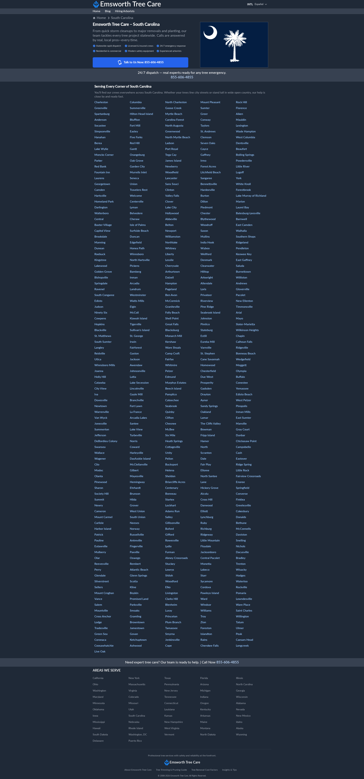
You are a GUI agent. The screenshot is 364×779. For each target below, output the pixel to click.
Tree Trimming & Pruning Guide (171, 770)
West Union (137, 511)
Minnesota (99, 703)
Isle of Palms (138, 225)
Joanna (98, 371)
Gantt (133, 149)
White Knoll (243, 184)
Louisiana (169, 709)
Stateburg (206, 330)
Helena (169, 470)
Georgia (240, 690)
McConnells (243, 528)
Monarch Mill (173, 336)
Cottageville (172, 447)
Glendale (100, 575)
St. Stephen (207, 353)
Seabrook (171, 406)
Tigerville (135, 324)
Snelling (241, 540)
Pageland (171, 289)
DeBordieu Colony (105, 441)
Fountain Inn (102, 172)
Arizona (204, 684)
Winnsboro (137, 254)
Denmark (206, 260)
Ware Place (243, 604)
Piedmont (206, 207)
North (204, 447)
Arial (239, 312)
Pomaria (241, 593)
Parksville (136, 604)
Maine (203, 722)
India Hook (207, 242)
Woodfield (171, 172)
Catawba (99, 382)
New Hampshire (173, 722)
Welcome (136, 195)
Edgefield (136, 242)
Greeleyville (243, 505)
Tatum (240, 622)
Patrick (98, 534)
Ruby (203, 523)
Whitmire (171, 365)
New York (134, 678)
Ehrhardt (135, 488)
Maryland (98, 697)
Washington (99, 690)
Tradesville (101, 628)
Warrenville (101, 412)
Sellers (98, 587)
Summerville (137, 108)
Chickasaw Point (246, 441)
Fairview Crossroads (248, 476)
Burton (204, 195)
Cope (168, 645)
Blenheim (171, 604)
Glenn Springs (138, 575)
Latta (133, 377)
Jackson (135, 359)
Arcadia (134, 283)
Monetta (205, 564)
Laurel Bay (242, 207)
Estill (203, 336)
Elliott (204, 511)
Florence (241, 108)
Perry (97, 569)
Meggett (241, 365)
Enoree (240, 482)
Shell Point (172, 318)
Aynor (204, 400)
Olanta (98, 476)
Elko (167, 587)
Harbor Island (102, 528)
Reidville (99, 353)
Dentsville (242, 143)
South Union (137, 517)
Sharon (98, 488)
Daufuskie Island (140, 458)
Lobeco (204, 569)
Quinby (169, 412)
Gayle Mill (136, 394)
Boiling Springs (245, 154)
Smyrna (170, 634)
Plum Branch (173, 622)
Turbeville (136, 435)
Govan (134, 634)
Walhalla (241, 230)
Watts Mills (137, 301)
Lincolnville (137, 388)
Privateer (206, 295)
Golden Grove (103, 271)
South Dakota (100, 734)
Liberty (169, 254)
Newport (170, 230)
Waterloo (242, 581)
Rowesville (172, 540)
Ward (203, 599)
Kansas (168, 716)
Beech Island (173, 388)
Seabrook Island (210, 312)
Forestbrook (243, 190)
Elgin (133, 306)
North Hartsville (140, 260)
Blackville (100, 330)
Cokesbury (242, 511)
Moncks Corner (104, 154)
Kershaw (170, 341)
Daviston (241, 534)
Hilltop (204, 271)
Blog (107, 11)
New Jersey (171, 690)
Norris (133, 441)
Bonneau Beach (246, 353)
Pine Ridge (207, 306)
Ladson (169, 143)
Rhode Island (136, 728)
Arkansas (205, 716)
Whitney (170, 248)
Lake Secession (139, 382)
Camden (99, 190)
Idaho (239, 722)
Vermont (169, 734)
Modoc (98, 470)
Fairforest (136, 347)
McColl (134, 312)
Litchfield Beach (210, 172)
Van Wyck (100, 417)
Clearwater (207, 266)
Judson (98, 306)
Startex (169, 499)
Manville (241, 423)
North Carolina (244, 684)
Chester (205, 213)
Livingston (171, 593)
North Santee (208, 476)
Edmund (170, 377)
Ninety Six (100, 312)
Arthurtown (172, 271)
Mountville (101, 610)
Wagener (100, 458)
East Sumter (243, 417)
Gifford (169, 534)
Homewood (207, 365)
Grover (134, 505)
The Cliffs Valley (210, 423)
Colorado (134, 697)
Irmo (203, 160)
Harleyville (136, 452)
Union (133, 184)
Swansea (100, 447)
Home (96, 11)
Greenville (100, 108)
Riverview (206, 301)
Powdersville (244, 160)
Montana (205, 728)
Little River (243, 166)
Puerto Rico (135, 741)
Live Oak (99, 651)
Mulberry (100, 552)
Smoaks (134, 610)
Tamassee (171, 628)
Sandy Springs (209, 406)
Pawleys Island (209, 593)
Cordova (205, 587)
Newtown (100, 406)
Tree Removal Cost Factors (204, 770)
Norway (135, 528)
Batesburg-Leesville (248, 213)
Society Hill (101, 493)
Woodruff (206, 225)
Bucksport (171, 464)
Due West (206, 377)
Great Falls (172, 324)
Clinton (169, 190)
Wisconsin (242, 697)
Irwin (133, 341)
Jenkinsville (172, 639)
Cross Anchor (102, 616)
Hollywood (172, 213)
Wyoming (241, 734)
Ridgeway (206, 534)
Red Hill (135, 143)
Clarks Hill (171, 599)
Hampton (171, 283)
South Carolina (137, 716)
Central (99, 219)
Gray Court (243, 429)
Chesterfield (208, 371)
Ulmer (240, 628)
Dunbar (240, 435)
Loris (203, 289)
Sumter (205, 108)
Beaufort (241, 149)
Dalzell (169, 277)
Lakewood (100, 266)
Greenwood (172, 131)
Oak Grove (136, 160)
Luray (168, 610)
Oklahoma (98, 709)
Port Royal (171, 149)
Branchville (137, 400)
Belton (169, 225)
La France (136, 412)
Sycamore (206, 581)
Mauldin (241, 119)
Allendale (206, 283)
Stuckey (170, 564)
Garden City (137, 166)
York (238, 178)
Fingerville (136, 546)
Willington (242, 616)
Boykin (134, 593)
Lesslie (169, 260)
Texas (167, 678)
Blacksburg (172, 330)
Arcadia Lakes (138, 417)
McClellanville (139, 464)
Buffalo (240, 377)
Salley (169, 517)
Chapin (240, 336)
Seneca (134, 178)
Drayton (205, 394)
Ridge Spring (244, 464)
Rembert (135, 564)
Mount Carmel (103, 517)
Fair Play (205, 464)
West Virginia (171, 728)
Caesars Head (244, 639)
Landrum (135, 289)
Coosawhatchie (104, 645)
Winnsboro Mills (104, 365)
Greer (204, 114)
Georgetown (102, 184)
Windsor (205, 604)
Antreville (136, 540)
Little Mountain (210, 540)
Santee (134, 423)
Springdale (100, 283)
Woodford (171, 581)
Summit (99, 499)
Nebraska (134, 722)
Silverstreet (101, 581)
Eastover (241, 458)
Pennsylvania (171, 684)
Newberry (171, 166)
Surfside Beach (139, 230)
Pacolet (240, 295)
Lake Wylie (101, 149)
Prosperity (206, 382)
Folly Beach (172, 312)
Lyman (134, 207)
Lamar (204, 417)
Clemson (205, 137)
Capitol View (102, 230)
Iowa (95, 716)
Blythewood (208, 219)
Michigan (205, 690)
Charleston (101, 102)
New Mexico (243, 716)
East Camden (244, 225)
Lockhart (170, 505)
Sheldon (170, 476)
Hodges (240, 575)
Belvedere (136, 213)
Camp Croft (172, 353)
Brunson (135, 493)
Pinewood (100, 482)
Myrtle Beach (173, 114)
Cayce (204, 149)
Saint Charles (244, 610)
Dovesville (100, 400)
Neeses (134, 523)
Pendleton (242, 248)
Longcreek (242, 645)
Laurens (99, 178)
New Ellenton (244, 301)
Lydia (168, 546)
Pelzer (169, 371)
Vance (98, 599)
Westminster (138, 295)
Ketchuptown (138, 639)
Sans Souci (172, 184)
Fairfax (169, 359)
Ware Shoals (173, 347)
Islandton (206, 634)
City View (100, 388)
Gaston (134, 353)
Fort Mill (135, 125)
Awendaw (136, 365)
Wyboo (205, 248)
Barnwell (241, 219)
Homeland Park (104, 201)
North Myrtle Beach (177, 137)
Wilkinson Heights (247, 330)
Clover (169, 201)
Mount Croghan (104, 593)
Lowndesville (244, 599)
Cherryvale (172, 266)
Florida (204, 678)
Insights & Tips (229, 770)
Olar (97, 558)
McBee (169, 429)
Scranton (206, 452)
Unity (168, 452)
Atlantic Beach (139, 569)
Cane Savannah (210, 359)
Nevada (240, 709)
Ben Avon (171, 295)
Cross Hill (206, 499)
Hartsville (100, 195)
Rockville (241, 587)
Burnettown (243, 271)
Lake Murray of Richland (251, 195)
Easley (134, 131)
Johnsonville (137, 371)
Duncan (134, 236)
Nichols (240, 546)
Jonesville (100, 423)
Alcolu (204, 493)
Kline (133, 587)
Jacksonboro (208, 552)
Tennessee (170, 697)
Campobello (243, 447)
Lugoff (240, 172)
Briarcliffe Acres (175, 482)
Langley (99, 347)
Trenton (241, 564)
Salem (98, 604)
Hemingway (137, 482)
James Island (173, 160)
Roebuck (99, 254)
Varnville (205, 347)
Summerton (101, 429)
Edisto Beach (244, 394)
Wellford (205, 254)
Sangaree (206, 178)
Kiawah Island (138, 318)
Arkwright (206, 277)
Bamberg (135, 271)
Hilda (133, 499)
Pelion (169, 458)
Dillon (204, 201)
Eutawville (100, 546)
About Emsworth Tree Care (137, 770)
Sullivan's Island (139, 330)
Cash (239, 452)
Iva (96, 394)
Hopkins (99, 324)
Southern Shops (246, 236)
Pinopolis (241, 406)
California (98, 678)
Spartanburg (101, 114)
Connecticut (171, 703)
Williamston (172, 236)
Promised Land (139, 599)
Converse (242, 493)
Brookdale (100, 236)
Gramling (135, 616)
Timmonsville (244, 306)
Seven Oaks (207, 143)
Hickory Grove (209, 488)
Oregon (204, 703)
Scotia (134, 581)
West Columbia (245, 137)
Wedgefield (243, 359)
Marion (240, 201)
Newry (98, 505)
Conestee (242, 382)
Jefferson (100, 435)
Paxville (134, 552)
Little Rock (242, 470)
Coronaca (100, 639)
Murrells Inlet (138, 172)
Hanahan (100, 137)
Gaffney (205, 154)
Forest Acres (208, 166)
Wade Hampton (246, 131)
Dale (203, 458)
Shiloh (169, 575)
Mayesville (136, 476)
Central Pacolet (210, 558)
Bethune (241, 523)
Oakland (205, 412)
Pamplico (171, 394)
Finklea (240, 499)
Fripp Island (207, 435)
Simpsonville (102, 131)
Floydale (205, 546)
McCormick (172, 301)
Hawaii (96, 728)
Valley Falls (172, 195)
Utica (97, 359)
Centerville (136, 201)
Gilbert (134, 470)
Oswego (135, 558)
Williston (241, 277)
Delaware (98, 741)
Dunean (99, 248)
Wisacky (241, 569)
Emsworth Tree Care (179, 776)
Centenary (171, 488)
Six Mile (170, 435)
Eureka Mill (207, 341)
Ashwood (136, 645)
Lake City (171, 207)
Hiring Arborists (125, 11)
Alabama (241, 703)
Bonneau (170, 493)
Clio (96, 464)
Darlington (100, 207)
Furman (170, 552)
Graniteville (172, 306)
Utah (131, 709)
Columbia (136, 102)
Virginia (133, 690)
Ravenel (99, 289)
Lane (203, 482)
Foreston (205, 628)
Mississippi (99, 722)
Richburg (206, 528)
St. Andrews (208, 131)
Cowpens (100, 318)
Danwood (206, 505)
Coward (134, 447)
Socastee (100, 125)
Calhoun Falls (244, 341)
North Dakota (208, 734)
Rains (203, 639)
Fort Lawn (136, 406)
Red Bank (100, 166)
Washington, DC (138, 734)
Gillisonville (172, 523)
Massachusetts (137, 684)
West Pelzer (243, 400)
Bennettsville (208, 184)
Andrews (241, 283)
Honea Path (137, 248)
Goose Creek (173, 108)
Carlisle (99, 523)
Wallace (99, 452)
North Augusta (174, 125)
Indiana (204, 697)
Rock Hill (241, 102)
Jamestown (137, 628)
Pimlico (205, 324)
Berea (98, 143)
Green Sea (100, 634)
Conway (205, 119)
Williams (205, 610)
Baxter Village (103, 225)
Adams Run (172, 511)
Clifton (169, 417)
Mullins (205, 236)
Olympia (241, 371)
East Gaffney (244, 260)
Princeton (171, 616)
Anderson (100, 119)
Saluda (240, 266)
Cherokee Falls (209, 645)
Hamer (204, 441)
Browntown (137, 622)
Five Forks (136, 137)
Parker (98, 160)
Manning (99, 242)
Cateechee (172, 400)
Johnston (206, 318)
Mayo (239, 318)
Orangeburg (137, 154)
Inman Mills (243, 412)
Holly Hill (100, 377)
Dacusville (242, 552)
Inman (134, 277)
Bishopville (101, 277)
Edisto (98, 301)
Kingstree (100, 260)
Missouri (133, 703)
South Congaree (104, 295)
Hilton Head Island (141, 114)
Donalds (241, 517)
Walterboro (101, 213)
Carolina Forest (174, 119)
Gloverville (242, 289)
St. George (136, 336)
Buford (169, 528)
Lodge (98, 622)
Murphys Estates (175, 382)
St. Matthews (102, 336)
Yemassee (242, 388)
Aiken (239, 114)
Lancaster (171, 178)
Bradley (240, 558)
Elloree (204, 470)
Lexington (242, 125)
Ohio (95, 684)
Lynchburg (206, 517)
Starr (203, 575)
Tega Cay (170, 154)
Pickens (134, 266)
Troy (203, 616)
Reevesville (101, 564)
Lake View (136, 429)
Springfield (242, 488)
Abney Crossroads (176, 558)
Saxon (204, 230)
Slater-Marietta (245, 324)
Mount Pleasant (210, 102)
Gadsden (206, 388)
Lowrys (169, 569)
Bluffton (135, 119)
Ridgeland (242, 242)
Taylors (204, 125)
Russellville (137, 534)
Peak (239, 634)
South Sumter (102, 341)
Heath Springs (174, 441)
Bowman (206, 429)
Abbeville (171, 219)
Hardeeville (207, 190)
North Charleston (176, 102)
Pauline (99, 540)
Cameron (100, 511)
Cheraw (134, 219)
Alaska (239, 728)
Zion (203, 622)
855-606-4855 (182, 77)
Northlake (171, 242)
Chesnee (170, 423)
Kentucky (205, 709)
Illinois (239, 678)
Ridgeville (242, 347)
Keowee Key (244, 254)
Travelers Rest (138, 190)
